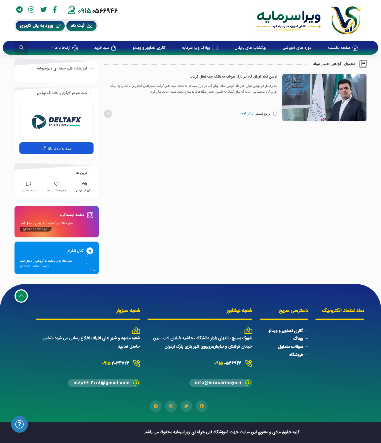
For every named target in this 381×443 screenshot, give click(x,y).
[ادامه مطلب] (108, 114)
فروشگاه (296, 354)
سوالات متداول (290, 346)
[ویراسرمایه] (309, 20)
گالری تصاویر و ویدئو (285, 330)
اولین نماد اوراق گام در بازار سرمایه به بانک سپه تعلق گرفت (233, 77)
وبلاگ (298, 338)
